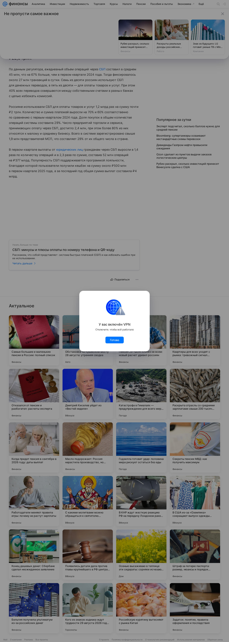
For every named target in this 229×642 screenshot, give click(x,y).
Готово (114, 340)
